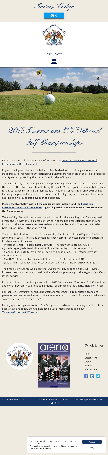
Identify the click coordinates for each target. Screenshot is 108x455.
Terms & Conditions (49, 399)
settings (48, 448)
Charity (87, 361)
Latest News (90, 357)
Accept (92, 442)
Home (87, 353)
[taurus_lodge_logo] (54, 35)
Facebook (86, 376)
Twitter (98, 376)
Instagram (92, 376)
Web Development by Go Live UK (89, 399)
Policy (65, 399)
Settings (92, 447)
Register (58, 53)
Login (49, 53)
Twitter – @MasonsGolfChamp (19, 312)
